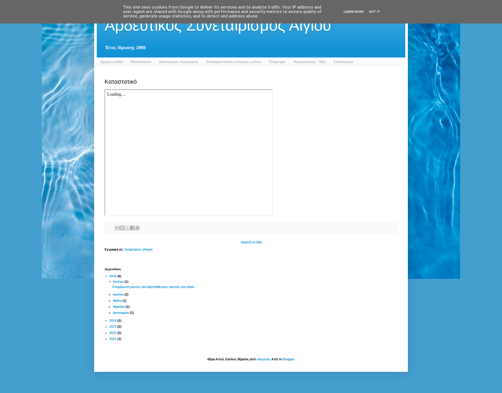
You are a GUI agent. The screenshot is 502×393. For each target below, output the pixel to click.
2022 (113, 333)
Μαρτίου (119, 307)
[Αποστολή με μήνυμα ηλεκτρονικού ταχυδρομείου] (117, 227)
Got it (374, 12)
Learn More (354, 12)
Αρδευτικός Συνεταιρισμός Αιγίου (218, 25)
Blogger (288, 359)
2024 (113, 320)
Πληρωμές (277, 62)
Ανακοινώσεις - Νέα (310, 62)
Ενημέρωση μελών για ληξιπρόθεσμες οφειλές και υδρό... (154, 287)
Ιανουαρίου (121, 313)
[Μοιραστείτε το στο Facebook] (132, 227)
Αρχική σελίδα (111, 62)
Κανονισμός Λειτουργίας (178, 62)
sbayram (263, 359)
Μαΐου (118, 301)
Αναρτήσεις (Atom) (138, 249)
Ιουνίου (118, 294)
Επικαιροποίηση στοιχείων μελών (233, 62)
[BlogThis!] (122, 227)
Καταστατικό (141, 62)
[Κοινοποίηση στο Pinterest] (137, 227)
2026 (113, 276)
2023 (113, 326)
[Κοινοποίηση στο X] (127, 227)
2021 (113, 339)
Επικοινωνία (343, 62)
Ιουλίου (118, 282)
